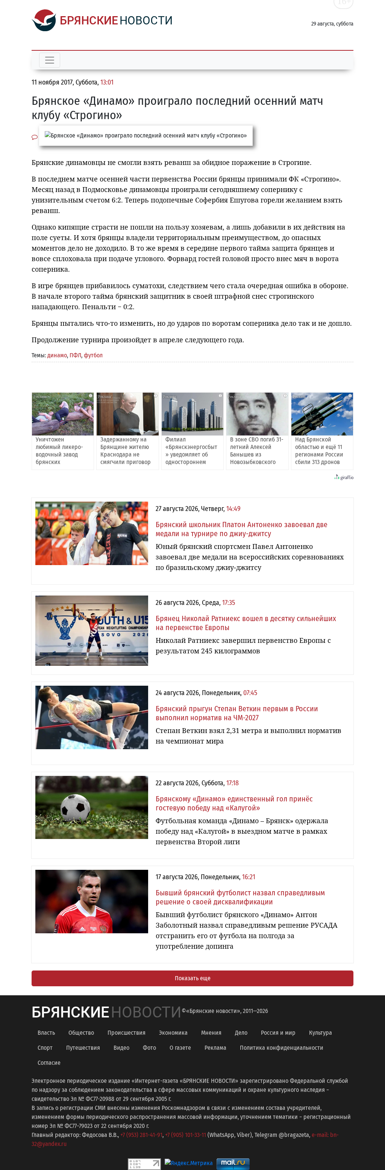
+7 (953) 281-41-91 (141, 1134)
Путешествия (83, 1047)
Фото (149, 1047)
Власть (46, 1032)
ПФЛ (75, 355)
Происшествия (127, 1032)
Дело (241, 1032)
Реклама (215, 1047)
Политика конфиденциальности (281, 1047)
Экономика (173, 1032)
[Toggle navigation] (49, 60)
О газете (180, 1047)
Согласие (49, 1062)
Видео (121, 1047)
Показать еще (193, 978)
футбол (93, 355)
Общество (81, 1032)
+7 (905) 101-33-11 (185, 1134)
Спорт (45, 1047)
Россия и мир (278, 1032)
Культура (320, 1032)
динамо (57, 355)
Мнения (211, 1032)
